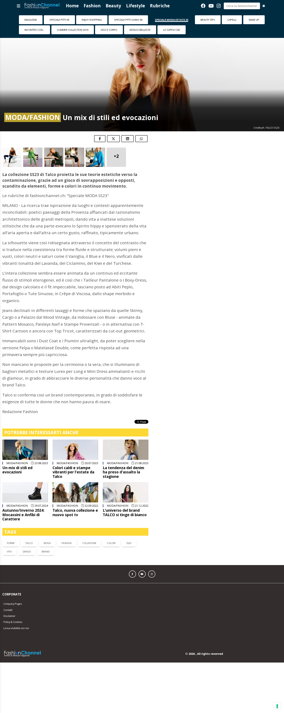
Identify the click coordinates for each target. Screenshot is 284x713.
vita (9, 551)
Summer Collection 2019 (72, 30)
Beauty (113, 6)
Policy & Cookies (12, 622)
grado (27, 551)
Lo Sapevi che (171, 30)
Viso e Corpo (109, 30)
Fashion (92, 6)
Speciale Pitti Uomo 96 (128, 19)
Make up (254, 19)
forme (10, 543)
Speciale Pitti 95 (59, 19)
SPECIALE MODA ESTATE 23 (171, 19)
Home (72, 6)
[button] (132, 574)
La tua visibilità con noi (16, 628)
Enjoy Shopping (92, 19)
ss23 (128, 543)
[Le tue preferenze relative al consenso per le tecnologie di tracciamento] (277, 706)
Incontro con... (34, 30)
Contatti (7, 610)
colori (111, 543)
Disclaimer (9, 616)
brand (46, 551)
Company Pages (12, 603)
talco (29, 543)
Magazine (31, 19)
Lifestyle (135, 6)
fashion (66, 543)
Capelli (231, 19)
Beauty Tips (208, 19)
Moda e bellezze (140, 30)
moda (47, 543)
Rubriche (160, 6)
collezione (89, 543)
